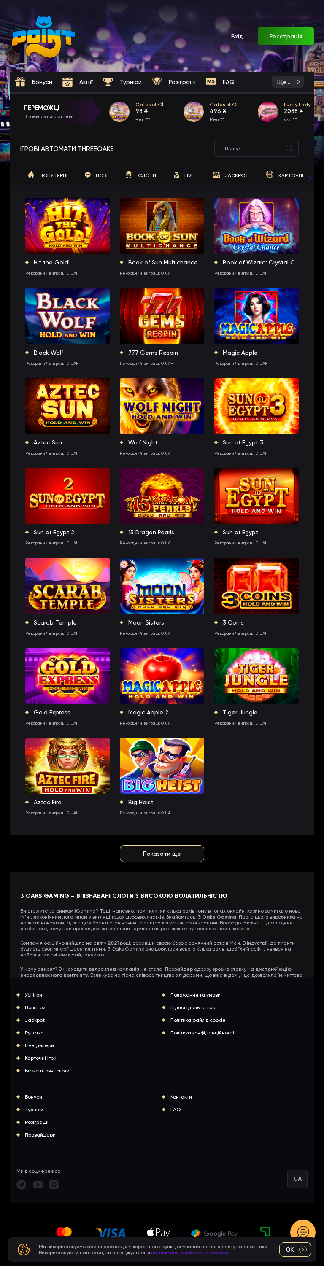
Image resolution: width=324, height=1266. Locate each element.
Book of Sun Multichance (163, 262)
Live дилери (39, 1045)
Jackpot (35, 1020)
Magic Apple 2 (148, 712)
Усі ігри (33, 995)
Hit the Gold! (52, 262)
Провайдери (40, 1135)
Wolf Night (142, 442)
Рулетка (34, 1033)
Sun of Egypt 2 (54, 532)
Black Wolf (48, 352)
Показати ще (162, 853)
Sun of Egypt (240, 532)
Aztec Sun (48, 442)
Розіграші (37, 1122)
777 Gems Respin (153, 352)
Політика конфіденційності (202, 1033)
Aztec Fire (48, 802)
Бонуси (33, 1097)
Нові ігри (35, 1007)
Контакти (181, 1097)
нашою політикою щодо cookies (189, 1252)
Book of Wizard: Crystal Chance (261, 262)
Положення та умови (195, 995)
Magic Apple (240, 352)
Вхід (237, 36)
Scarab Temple (55, 622)
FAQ (175, 1109)
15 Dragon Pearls (151, 532)
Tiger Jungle (240, 712)
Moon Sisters (146, 622)
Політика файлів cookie (198, 1020)
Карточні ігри (41, 1058)
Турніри (34, 1109)
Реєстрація (286, 36)
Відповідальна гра (193, 1007)
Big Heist (140, 802)
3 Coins (233, 622)
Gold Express (52, 712)
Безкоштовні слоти (47, 1071)
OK (290, 1250)
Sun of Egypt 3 (243, 442)
